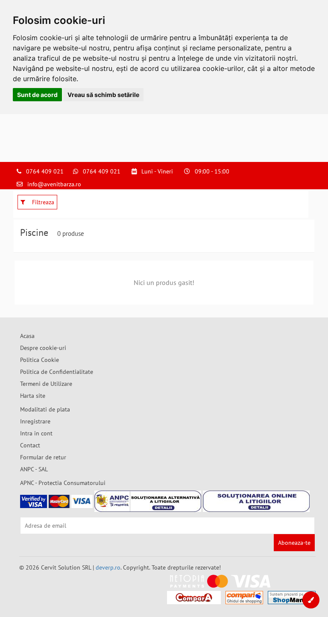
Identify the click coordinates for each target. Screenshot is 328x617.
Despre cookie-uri (43, 348)
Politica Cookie (39, 360)
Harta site (32, 396)
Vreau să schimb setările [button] (103, 94)
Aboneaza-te (294, 542)
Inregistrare (35, 421)
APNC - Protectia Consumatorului (62, 483)
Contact (30, 445)
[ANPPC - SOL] (256, 501)
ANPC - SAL (34, 469)
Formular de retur (43, 457)
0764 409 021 (45, 171)
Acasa (27, 336)
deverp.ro (108, 567)
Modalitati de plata (45, 409)
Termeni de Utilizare (46, 384)
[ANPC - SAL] (147, 501)
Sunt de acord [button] (37, 94)
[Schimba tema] (310, 599)
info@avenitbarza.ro (54, 184)
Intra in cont (36, 433)
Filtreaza (42, 202)
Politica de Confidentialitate (56, 372)
